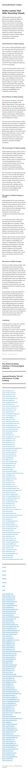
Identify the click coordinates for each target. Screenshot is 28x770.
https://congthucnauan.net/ (10, 501)
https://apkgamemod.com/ (9, 479)
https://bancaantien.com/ (9, 410)
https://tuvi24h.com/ (8, 547)
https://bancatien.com (8, 622)
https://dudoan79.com (8, 645)
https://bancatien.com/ (8, 419)
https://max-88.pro (7, 672)
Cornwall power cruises (12, 5)
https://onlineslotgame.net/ (10, 398)
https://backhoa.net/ (8, 480)
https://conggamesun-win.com (10, 640)
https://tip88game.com (8, 643)
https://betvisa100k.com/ (9, 492)
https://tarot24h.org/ (8, 530)
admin (5, 354)
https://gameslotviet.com (9, 659)
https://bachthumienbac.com (10, 624)
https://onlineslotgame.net (9, 601)
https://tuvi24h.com (7, 751)
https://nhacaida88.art (8, 647)
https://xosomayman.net (9, 618)
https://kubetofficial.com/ (9, 463)
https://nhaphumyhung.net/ (10, 521)
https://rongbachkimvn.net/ (10, 402)
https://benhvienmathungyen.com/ (12, 490)
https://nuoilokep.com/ (8, 475)
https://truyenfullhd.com (9, 747)
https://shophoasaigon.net (9, 728)
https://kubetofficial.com (9, 666)
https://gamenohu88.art (8, 657)
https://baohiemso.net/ (8, 484)
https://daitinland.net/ (8, 503)
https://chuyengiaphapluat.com (10, 699)
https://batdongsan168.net (9, 689)
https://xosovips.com (8, 638)
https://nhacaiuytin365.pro (9, 634)
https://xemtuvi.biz (7, 758)
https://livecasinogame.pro (9, 664)
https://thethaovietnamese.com (11, 735)
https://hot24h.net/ (7, 511)
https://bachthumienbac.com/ (10, 421)
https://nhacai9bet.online (9, 674)
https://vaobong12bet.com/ (9, 425)
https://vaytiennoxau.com (9, 752)
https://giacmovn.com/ (8, 505)
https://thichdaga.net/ (8, 404)
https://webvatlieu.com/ (8, 551)
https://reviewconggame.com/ (10, 406)
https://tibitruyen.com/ (8, 536)
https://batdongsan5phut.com (10, 691)
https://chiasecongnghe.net (9, 697)
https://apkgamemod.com (9, 682)
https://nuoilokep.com (8, 678)
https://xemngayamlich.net (9, 756)
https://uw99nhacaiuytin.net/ (10, 429)
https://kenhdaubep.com (9, 716)
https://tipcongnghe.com (9, 743)
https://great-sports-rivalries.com (11, 712)
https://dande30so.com (8, 641)
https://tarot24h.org (7, 733)
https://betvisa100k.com (8, 695)
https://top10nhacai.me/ (8, 396)
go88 (3, 586)
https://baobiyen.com (8, 685)
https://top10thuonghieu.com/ (10, 542)
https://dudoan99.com (8, 649)
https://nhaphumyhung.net (9, 724)
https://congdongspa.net (9, 703)
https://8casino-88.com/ (9, 392)
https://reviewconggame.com (10, 609)
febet (3, 590)
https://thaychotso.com (8, 680)
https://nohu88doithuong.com (10, 617)
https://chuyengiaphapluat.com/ (11, 496)
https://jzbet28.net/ (7, 459)
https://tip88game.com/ (8, 440)
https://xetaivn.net (7, 760)
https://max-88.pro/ (7, 469)
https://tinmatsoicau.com (9, 611)
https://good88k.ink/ (8, 457)
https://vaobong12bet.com (9, 628)
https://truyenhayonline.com (10, 749)
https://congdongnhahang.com (10, 701)
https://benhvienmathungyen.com (11, 693)
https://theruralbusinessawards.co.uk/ (12, 559)
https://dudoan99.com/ (8, 446)
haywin (4, 574)
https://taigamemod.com (9, 731)
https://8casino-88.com (8, 596)
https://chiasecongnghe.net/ (10, 494)
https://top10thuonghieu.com (10, 745)
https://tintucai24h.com (8, 741)
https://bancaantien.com (9, 613)
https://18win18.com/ (8, 390)
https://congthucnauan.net (9, 705)
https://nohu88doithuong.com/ (10, 413)
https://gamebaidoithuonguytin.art (11, 651)
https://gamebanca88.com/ (9, 452)
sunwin (4, 567)
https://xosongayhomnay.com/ (10, 423)
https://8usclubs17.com (8, 597)
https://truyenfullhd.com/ (9, 544)
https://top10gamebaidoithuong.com (12, 676)
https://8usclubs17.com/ (8, 394)
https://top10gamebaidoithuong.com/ (12, 473)
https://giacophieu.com (8, 710)
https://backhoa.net (7, 684)
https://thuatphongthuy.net (10, 737)
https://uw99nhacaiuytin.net (10, 632)
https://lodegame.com (8, 670)
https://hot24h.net (7, 714)
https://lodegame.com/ (8, 467)
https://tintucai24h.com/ (9, 538)
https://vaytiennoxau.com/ (9, 549)
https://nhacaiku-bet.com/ (9, 450)
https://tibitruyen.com (8, 739)
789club (4, 578)
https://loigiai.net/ (7, 519)
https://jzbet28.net (7, 663)
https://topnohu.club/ (8, 412)
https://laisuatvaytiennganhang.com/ (12, 515)
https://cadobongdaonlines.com (11, 630)
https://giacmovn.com (8, 708)
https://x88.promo (7, 636)
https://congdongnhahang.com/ (11, 498)
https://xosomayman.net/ (9, 415)
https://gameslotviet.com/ (9, 456)
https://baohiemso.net (8, 687)
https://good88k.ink (7, 661)
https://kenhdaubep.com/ (9, 513)
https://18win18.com (7, 594)
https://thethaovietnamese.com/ (11, 532)
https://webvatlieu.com (8, 754)
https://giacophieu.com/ (8, 507)
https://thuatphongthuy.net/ (10, 534)
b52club (4, 582)
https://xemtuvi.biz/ (7, 555)
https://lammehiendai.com (9, 720)
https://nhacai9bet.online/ (9, 471)
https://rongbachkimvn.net (9, 605)
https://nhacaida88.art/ (8, 444)
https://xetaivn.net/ (7, 557)
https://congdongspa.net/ (9, 500)
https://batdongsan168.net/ (9, 486)
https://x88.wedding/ (8, 417)
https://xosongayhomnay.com (10, 626)
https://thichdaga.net (8, 607)
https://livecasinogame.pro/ (9, 461)
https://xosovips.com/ (8, 435)
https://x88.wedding (7, 620)
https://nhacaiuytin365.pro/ (10, 431)
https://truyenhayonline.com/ (10, 546)
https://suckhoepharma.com (10, 729)
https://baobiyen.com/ (8, 482)
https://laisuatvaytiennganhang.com (12, 718)
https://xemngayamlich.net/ (10, 553)
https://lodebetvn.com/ (8, 465)
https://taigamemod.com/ (9, 528)
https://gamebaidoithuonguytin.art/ (12, 448)
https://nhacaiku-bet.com (9, 653)
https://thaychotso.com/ (9, 477)
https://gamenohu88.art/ (9, 454)
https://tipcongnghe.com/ (9, 540)
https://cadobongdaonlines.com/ (11, 427)
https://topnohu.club (8, 615)
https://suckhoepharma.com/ (10, 526)
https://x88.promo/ (7, 433)
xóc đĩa (4, 571)
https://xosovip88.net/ (8, 400)
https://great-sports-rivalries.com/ (11, 509)
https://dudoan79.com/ (8, 442)
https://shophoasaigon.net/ (9, 524)
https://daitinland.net (8, 707)
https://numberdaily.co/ (8, 523)
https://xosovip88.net (8, 603)
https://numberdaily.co (8, 726)
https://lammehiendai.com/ (9, 517)
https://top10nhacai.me (8, 599)
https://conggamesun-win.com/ (11, 436)
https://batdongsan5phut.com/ (10, 488)
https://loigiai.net (7, 722)
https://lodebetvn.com (8, 668)
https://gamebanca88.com (9, 655)
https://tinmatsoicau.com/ (9, 408)
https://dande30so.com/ (8, 438)
